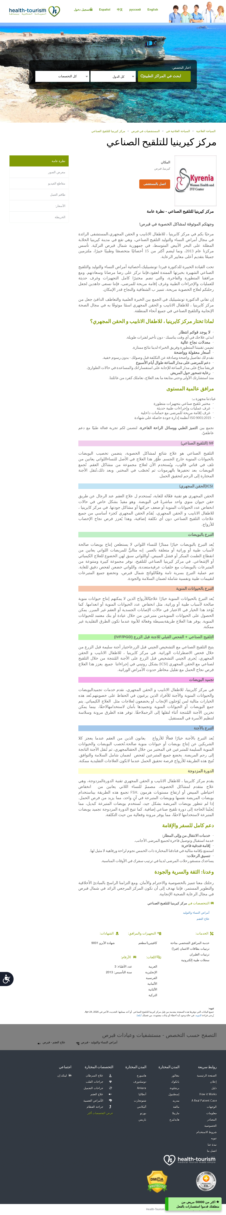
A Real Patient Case (204, 1100)
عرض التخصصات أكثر (100, 1113)
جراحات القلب (94, 1081)
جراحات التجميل (93, 1088)
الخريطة (60, 217)
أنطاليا (142, 1094)
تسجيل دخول (82, 9)
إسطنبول (173, 1094)
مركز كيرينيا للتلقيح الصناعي (108, 131)
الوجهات (212, 1107)
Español (104, 9)
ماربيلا (175, 1113)
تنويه (214, 1138)
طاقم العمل (57, 194)
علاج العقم (203, 918)
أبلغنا (139, 1015)
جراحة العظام (95, 1107)
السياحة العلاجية (206, 131)
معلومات (211, 1113)
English (152, 9)
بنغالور (175, 1075)
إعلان (213, 1081)
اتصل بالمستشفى (154, 184)
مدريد (176, 1100)
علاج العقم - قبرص (54, 1042)
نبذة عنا (212, 1144)
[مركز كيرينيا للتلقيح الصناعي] (195, 180)
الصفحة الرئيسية (207, 1075)
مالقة (176, 1107)
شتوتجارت (140, 1100)
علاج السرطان (94, 1075)
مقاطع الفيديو (56, 183)
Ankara (141, 1088)
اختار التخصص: (181, 67)
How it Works (208, 1094)
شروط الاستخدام (206, 1132)
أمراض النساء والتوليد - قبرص (99, 1042)
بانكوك (175, 1081)
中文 (120, 9)
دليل (214, 1088)
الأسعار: (60, 206)
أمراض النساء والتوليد (196, 912)
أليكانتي (141, 1107)
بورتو (143, 1113)
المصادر (212, 1119)
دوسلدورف (139, 1081)
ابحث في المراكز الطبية (162, 76)
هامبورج (141, 1075)
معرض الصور (56, 172)
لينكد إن (62, 1075)
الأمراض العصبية (93, 1100)
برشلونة (174, 1088)
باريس (142, 1119)
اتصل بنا (212, 1151)
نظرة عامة (58, 161)
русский (135, 9)
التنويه (199, 1015)
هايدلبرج (174, 1119)
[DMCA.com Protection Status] (157, 1181)
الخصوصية (210, 1126)
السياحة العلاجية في (178, 131)
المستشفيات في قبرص (145, 131)
